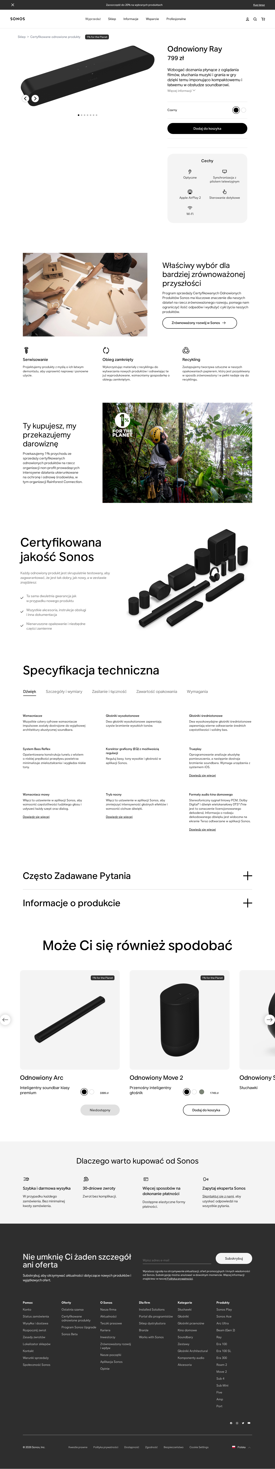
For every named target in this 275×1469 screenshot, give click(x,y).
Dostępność (131, 1447)
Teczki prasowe (111, 1323)
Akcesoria (185, 1365)
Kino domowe (187, 1330)
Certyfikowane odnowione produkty (55, 37)
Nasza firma (108, 1310)
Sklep (22, 37)
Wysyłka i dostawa (35, 1323)
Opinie (105, 1369)
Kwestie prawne (77, 1447)
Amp (219, 1399)
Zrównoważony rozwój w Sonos (196, 323)
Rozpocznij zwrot (34, 1330)
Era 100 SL (223, 1351)
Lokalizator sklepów (37, 1344)
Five (219, 1392)
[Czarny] (236, 110)
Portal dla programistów (156, 1316)
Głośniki (183, 1316)
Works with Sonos (151, 1337)
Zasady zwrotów (34, 1337)
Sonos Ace (224, 1316)
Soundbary (185, 1337)
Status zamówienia (36, 1316)
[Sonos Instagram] (237, 1423)
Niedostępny (100, 1110)
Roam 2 (221, 1365)
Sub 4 (220, 1379)
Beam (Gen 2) (225, 1330)
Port (219, 1406)
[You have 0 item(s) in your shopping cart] (263, 19)
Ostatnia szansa (73, 1310)
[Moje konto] (247, 19)
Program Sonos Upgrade (79, 1327)
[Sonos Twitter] (243, 1423)
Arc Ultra (222, 1323)
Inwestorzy (107, 1337)
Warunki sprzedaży (36, 1358)
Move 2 (221, 1372)
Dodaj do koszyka (207, 128)
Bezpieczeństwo (174, 1447)
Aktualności (108, 1316)
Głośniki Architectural (193, 1351)
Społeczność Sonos (36, 1365)
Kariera (105, 1330)
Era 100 (221, 1344)
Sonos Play (224, 1310)
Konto (27, 1310)
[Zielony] (201, 1092)
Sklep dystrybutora (152, 1323)
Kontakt (28, 1351)
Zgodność (151, 1447)
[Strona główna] (17, 19)
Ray (218, 1337)
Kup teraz (259, 5)
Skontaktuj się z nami (218, 1196)
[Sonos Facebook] (231, 1423)
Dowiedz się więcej (202, 775)
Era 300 (221, 1358)
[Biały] (243, 110)
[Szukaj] (255, 19)
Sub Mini (222, 1385)
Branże (144, 1330)
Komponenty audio (191, 1358)
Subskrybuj (234, 1258)
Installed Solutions (152, 1310)
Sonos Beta (70, 1334)
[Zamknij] (12, 4)
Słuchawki (185, 1310)
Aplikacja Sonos (111, 1362)
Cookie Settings (199, 1447)
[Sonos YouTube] (249, 1423)
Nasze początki (110, 1355)
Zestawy (183, 1344)
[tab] (29, 692)
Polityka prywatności (180, 1278)
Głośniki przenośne (191, 1323)
